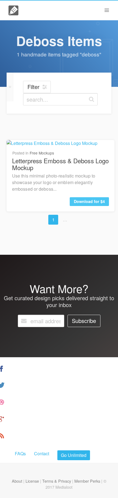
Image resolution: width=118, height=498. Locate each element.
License (32, 481)
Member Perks (87, 481)
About (17, 481)
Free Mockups (42, 153)
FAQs (20, 453)
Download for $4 (89, 201)
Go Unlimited (73, 455)
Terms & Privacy (56, 481)
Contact (41, 453)
